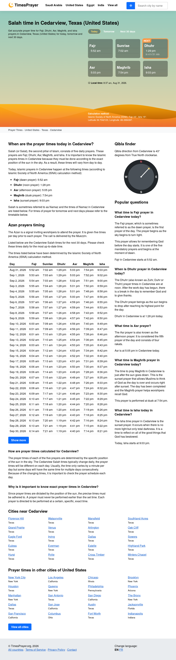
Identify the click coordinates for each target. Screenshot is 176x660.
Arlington (93, 527)
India (101, 5)
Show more (18, 440)
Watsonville (55, 518)
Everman (53, 546)
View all (112, 5)
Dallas (92, 537)
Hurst (11, 555)
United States (32, 130)
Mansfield (94, 518)
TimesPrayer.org (23, 5)
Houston (13, 586)
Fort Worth (94, 613)
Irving (51, 537)
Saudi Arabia (53, 5)
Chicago (93, 577)
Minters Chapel (137, 555)
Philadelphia (95, 586)
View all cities (20, 627)
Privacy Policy (56, 650)
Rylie (51, 555)
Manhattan (14, 595)
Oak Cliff (133, 527)
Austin (92, 604)
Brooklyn (133, 577)
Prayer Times (15, 130)
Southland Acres (138, 518)
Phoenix (133, 586)
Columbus (54, 613)
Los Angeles (55, 577)
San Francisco (17, 613)
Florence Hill (16, 518)
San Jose (54, 604)
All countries (15, 650)
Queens (53, 586)
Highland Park (136, 546)
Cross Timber (96, 555)
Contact (72, 650)
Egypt (90, 5)
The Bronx (134, 595)
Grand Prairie (16, 527)
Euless (12, 546)
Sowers (132, 537)
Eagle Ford (15, 537)
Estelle (92, 546)
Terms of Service (35, 650)
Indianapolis (135, 613)
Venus (52, 527)
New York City (17, 577)
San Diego (94, 595)
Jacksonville (135, 604)
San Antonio (55, 595)
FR (121, 650)
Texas (45, 130)
